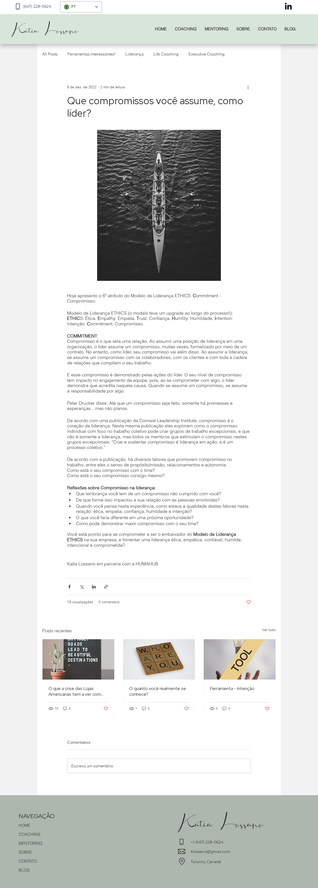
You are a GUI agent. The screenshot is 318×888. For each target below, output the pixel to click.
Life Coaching (166, 53)
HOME (24, 825)
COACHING (29, 834)
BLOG (24, 870)
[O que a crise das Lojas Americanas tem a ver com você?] (78, 659)
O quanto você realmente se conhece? (157, 691)
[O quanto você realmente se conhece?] (159, 659)
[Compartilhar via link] (106, 586)
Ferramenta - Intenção (232, 688)
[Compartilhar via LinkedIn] (93, 586)
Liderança (134, 53)
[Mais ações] (248, 87)
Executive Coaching (207, 53)
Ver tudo (269, 630)
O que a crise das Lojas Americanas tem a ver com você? (74, 691)
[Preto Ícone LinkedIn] (288, 6)
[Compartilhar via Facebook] (69, 586)
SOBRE (25, 852)
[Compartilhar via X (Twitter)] (81, 586)
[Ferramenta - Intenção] (240, 659)
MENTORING (30, 843)
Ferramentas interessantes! (92, 53)
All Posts (50, 53)
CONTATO (28, 861)
